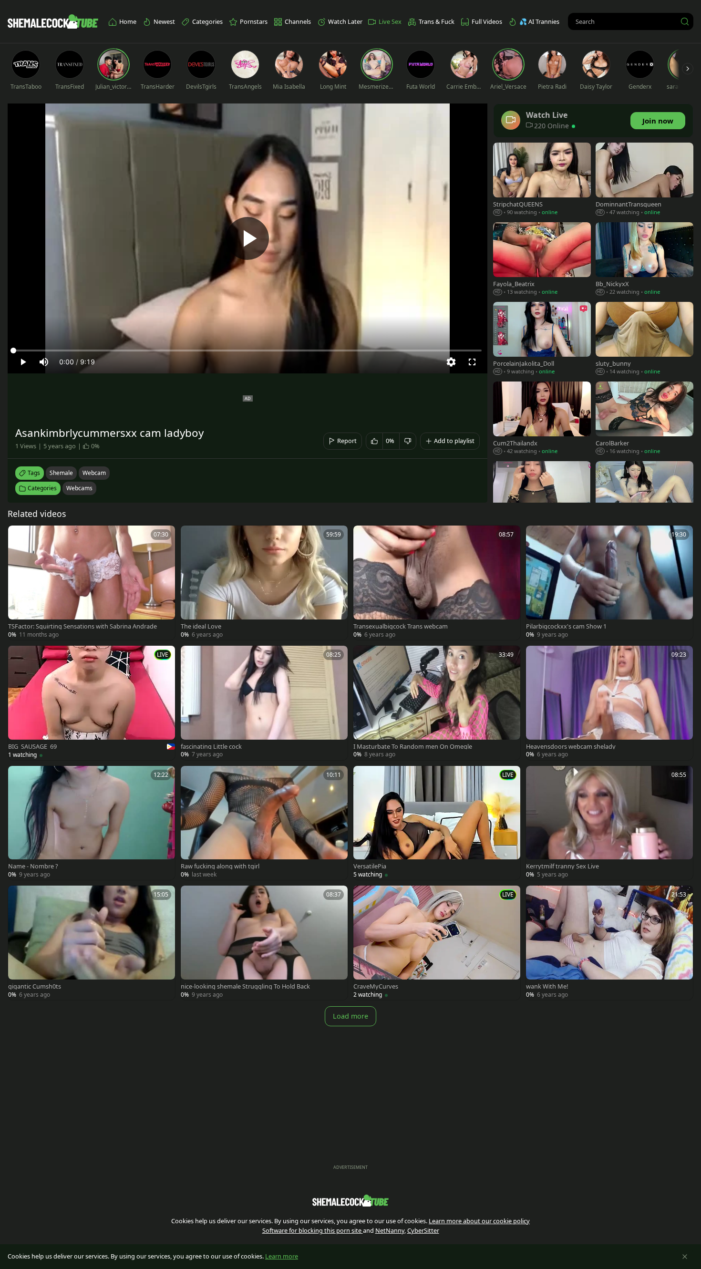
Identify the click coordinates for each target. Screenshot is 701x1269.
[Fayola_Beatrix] (542, 259)
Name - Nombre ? (33, 866)
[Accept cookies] (684, 1256)
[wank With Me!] (609, 943)
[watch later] (19, 537)
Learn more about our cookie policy (479, 1221)
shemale (61, 473)
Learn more (281, 1256)
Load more (350, 1016)
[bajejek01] (542, 498)
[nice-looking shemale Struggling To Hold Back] (264, 943)
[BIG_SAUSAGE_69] (91, 703)
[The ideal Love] (264, 583)
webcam (94, 473)
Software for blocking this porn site (312, 1230)
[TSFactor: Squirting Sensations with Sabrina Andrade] (91, 583)
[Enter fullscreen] (472, 361)
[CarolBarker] (644, 419)
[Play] (247, 238)
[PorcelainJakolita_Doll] (542, 339)
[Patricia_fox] (644, 498)
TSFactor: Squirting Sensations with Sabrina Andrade (82, 626)
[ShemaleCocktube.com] (53, 21)
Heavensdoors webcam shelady (571, 746)
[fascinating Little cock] (264, 703)
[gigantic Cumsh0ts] (91, 943)
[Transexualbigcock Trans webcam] (436, 583)
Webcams (79, 488)
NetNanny (389, 1230)
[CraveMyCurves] (436, 943)
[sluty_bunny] (644, 339)
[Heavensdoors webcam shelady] (609, 703)
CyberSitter (423, 1230)
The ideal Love (201, 626)
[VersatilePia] (436, 823)
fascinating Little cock (211, 746)
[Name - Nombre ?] (91, 823)
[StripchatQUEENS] (542, 180)
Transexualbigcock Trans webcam (400, 626)
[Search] (685, 21)
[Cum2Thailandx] (542, 419)
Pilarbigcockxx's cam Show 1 (566, 626)
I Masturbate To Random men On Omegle (412, 746)
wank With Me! (547, 986)
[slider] (247, 350)
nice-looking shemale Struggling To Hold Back (245, 986)
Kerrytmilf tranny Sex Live (562, 866)
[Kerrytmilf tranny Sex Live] (609, 823)
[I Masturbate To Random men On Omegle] (436, 703)
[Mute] (43, 361)
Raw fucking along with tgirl (220, 866)
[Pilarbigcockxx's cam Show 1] (609, 583)
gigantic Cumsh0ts (34, 986)
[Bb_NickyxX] (644, 259)
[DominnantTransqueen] (644, 180)
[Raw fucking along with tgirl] (264, 823)
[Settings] (451, 361)
